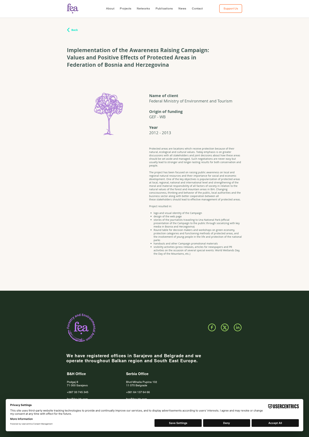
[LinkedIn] (237, 327)
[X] (224, 327)
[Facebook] (212, 327)
